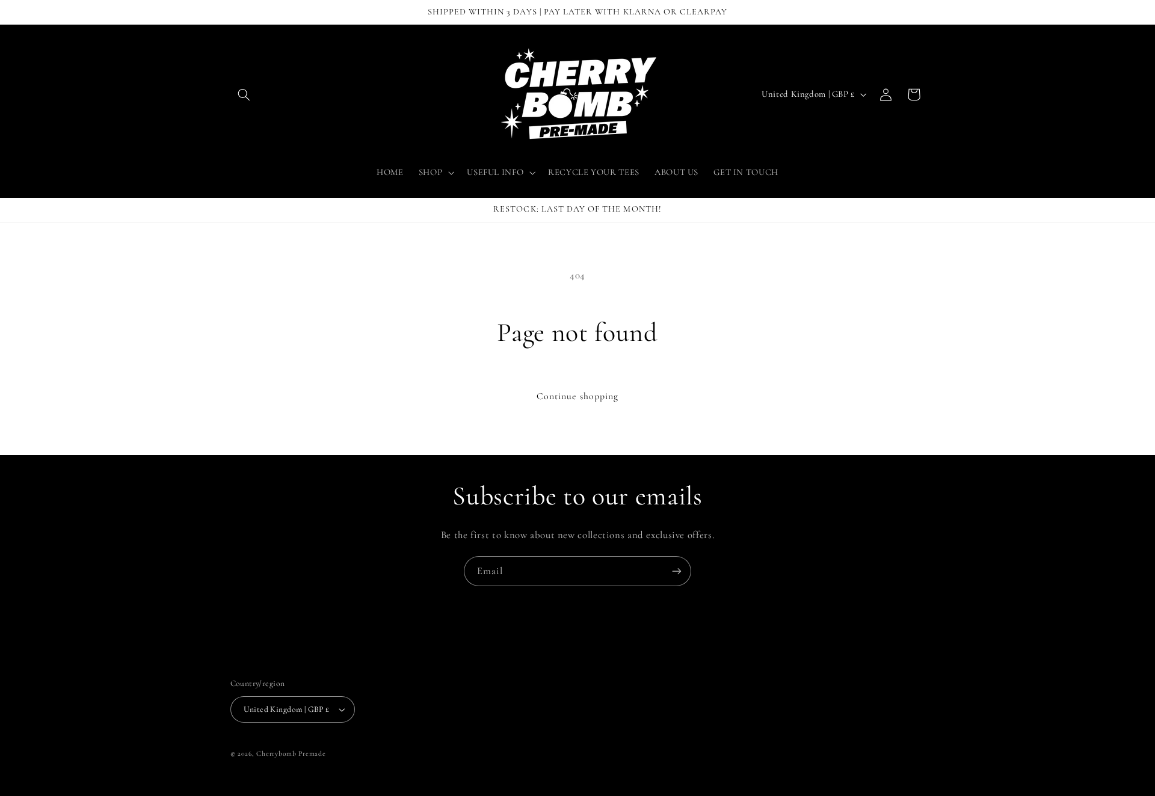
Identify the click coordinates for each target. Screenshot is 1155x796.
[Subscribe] (677, 571)
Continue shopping (577, 396)
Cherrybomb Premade (290, 753)
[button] (244, 94)
